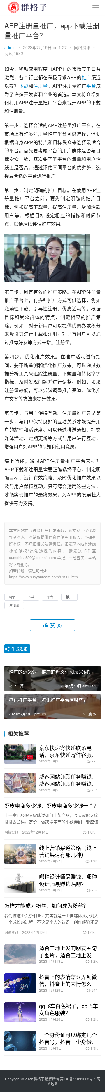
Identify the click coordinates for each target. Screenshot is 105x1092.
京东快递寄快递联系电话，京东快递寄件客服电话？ (68, 751)
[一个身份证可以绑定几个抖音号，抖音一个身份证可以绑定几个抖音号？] (20, 1041)
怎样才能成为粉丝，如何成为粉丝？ (46, 905)
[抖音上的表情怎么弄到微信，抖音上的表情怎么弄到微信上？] (20, 983)
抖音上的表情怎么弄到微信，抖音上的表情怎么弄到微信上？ (68, 980)
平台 (91, 85)
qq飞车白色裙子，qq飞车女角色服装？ (68, 1009)
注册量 (40, 85)
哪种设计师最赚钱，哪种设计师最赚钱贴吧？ (68, 880)
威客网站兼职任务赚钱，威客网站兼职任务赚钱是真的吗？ (68, 780)
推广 (86, 77)
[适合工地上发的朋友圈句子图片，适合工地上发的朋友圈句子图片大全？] (20, 954)
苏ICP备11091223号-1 (78, 1078)
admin (10, 47)
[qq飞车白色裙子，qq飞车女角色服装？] (20, 1012)
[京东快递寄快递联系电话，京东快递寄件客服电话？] (20, 754)
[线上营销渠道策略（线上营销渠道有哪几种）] (20, 854)
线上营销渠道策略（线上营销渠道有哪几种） (68, 851)
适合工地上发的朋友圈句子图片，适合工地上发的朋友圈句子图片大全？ (68, 951)
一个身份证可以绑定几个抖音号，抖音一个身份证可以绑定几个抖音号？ (68, 1038)
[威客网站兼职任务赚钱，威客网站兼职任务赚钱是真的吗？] (20, 783)
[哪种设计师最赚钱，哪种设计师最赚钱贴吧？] (20, 883)
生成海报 (19, 649)
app (12, 596)
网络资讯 (82, 47)
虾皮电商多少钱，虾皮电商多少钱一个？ (51, 805)
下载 (24, 85)
